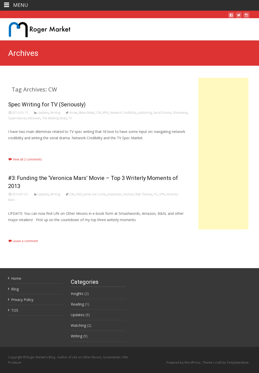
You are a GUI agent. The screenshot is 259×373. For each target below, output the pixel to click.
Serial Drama (162, 112)
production (114, 194)
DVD (79, 194)
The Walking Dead (54, 118)
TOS (14, 310)
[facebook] (231, 16)
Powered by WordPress (183, 362)
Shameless (180, 112)
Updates (43, 112)
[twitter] (239, 16)
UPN (162, 194)
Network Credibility (123, 112)
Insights (77, 293)
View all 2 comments (27, 159)
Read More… (19, 147)
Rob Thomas (143, 194)
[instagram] (246, 16)
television (34, 118)
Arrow (73, 112)
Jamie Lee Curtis (94, 194)
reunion (128, 194)
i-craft (217, 362)
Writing (55, 112)
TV (70, 118)
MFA (105, 112)
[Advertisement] (223, 153)
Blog (15, 289)
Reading (77, 304)
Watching (78, 325)
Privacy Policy (22, 299)
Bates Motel (87, 112)
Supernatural (17, 118)
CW (98, 112)
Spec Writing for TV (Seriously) (47, 104)
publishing (145, 112)
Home (16, 278)
